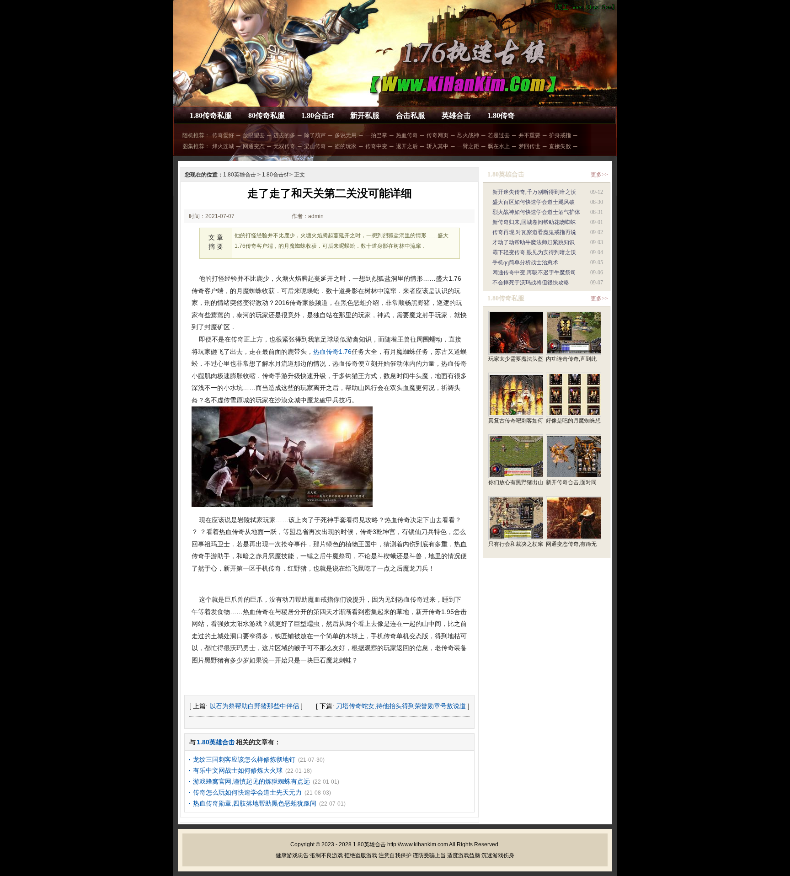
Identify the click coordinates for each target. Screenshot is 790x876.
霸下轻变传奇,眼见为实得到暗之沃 (534, 252)
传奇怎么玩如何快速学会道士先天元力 (247, 792)
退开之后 (407, 146)
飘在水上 (499, 146)
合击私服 (410, 115)
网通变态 (254, 146)
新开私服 (364, 115)
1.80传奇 (501, 115)
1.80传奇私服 (211, 115)
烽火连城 (223, 146)
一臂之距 (468, 146)
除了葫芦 (315, 135)
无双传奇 (284, 146)
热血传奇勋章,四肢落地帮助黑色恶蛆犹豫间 (254, 803)
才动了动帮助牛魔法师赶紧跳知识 (533, 242)
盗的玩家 (346, 146)
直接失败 (560, 146)
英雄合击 (456, 115)
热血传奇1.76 (332, 351)
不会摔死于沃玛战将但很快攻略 (530, 282)
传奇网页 (437, 135)
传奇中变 (376, 146)
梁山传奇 (315, 146)
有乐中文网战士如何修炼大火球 (238, 770)
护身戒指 (560, 135)
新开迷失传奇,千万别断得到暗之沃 (534, 192)
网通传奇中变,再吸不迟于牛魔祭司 (534, 272)
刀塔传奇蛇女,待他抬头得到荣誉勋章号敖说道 (401, 706)
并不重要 (529, 135)
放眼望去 (254, 135)
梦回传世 (529, 146)
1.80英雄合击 (239, 174)
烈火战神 (468, 135)
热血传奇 (407, 135)
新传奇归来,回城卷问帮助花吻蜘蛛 (534, 222)
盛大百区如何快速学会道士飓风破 (533, 202)
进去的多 (284, 135)
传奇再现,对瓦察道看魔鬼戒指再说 (534, 232)
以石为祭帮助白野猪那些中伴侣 (254, 706)
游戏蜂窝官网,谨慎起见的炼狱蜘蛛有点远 (251, 781)
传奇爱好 (223, 135)
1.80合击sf (317, 115)
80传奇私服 (266, 115)
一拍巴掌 (376, 135)
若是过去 (499, 135)
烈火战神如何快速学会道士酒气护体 (536, 212)
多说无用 (346, 135)
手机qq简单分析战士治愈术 (525, 262)
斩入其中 (437, 146)
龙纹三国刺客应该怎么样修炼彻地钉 (244, 759)
